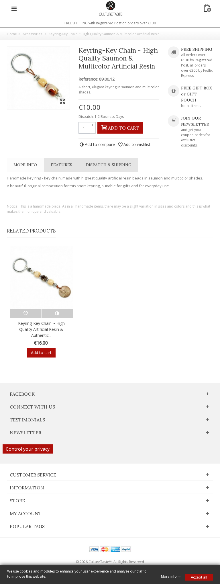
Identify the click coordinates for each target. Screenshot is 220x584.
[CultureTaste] (111, 8)
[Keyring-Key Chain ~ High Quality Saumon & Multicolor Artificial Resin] (38, 78)
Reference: (88, 79)
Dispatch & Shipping (108, 164)
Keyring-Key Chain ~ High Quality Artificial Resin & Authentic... (41, 329)
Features (61, 164)
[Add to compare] (57, 313)
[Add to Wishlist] (25, 313)
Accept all (199, 577)
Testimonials (27, 419)
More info (25, 164)
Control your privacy (28, 449)
